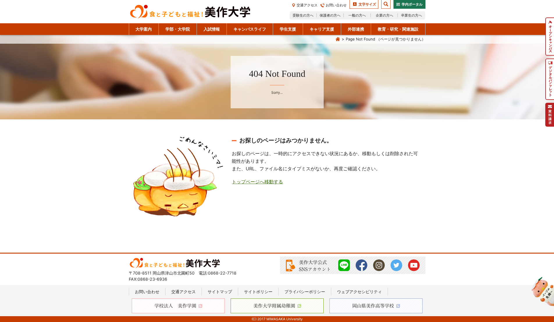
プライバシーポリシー (304, 291)
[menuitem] (549, 36)
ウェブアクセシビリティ (359, 291)
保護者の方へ (330, 15)
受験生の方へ (303, 15)
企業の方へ (384, 15)
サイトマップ (220, 291)
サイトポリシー (258, 291)
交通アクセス (307, 5)
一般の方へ (357, 15)
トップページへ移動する (257, 182)
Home (338, 39)
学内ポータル (412, 4)
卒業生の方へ (411, 15)
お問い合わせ (336, 5)
